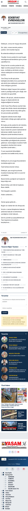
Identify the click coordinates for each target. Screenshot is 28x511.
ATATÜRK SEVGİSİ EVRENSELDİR (12, 280)
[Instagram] (15, 452)
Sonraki (23, 232)
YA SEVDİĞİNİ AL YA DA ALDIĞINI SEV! (13, 287)
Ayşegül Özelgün (14, 353)
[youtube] (23, 469)
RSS (5, 459)
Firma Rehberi (9, 496)
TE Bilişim (18, 464)
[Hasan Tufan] (4, 339)
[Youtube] (18, 452)
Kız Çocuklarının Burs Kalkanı (17, 355)
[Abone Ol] (22, 32)
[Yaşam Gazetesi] (13, 2)
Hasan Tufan (13, 337)
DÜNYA (26, 6)
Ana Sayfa (8, 472)
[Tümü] (26, 334)
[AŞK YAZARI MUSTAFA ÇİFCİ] (3, 18)
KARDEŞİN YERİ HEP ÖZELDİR (11, 285)
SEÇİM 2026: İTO (13, 488)
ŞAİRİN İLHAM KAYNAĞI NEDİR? (12, 267)
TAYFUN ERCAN (13, 375)
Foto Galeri (9, 490)
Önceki (4, 232)
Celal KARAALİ (13, 345)
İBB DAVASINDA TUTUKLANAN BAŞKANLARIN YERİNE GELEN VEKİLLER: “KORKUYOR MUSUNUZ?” (17, 348)
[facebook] (7, 469)
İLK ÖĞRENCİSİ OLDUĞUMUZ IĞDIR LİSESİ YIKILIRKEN (17, 340)
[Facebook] (10, 452)
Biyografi (8, 502)
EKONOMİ (11, 486)
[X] (12, 452)
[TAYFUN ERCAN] (4, 377)
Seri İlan (7, 498)
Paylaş (4, 32)
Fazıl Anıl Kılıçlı (14, 360)
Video (7, 492)
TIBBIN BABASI (7, 260)
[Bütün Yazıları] (26, 246)
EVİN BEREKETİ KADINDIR (10, 277)
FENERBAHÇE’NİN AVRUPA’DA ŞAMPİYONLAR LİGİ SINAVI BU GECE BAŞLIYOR (17, 371)
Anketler (8, 504)
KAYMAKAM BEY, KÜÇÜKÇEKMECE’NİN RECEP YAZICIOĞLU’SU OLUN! (17, 378)
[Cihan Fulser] (4, 369)
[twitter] (12, 469)
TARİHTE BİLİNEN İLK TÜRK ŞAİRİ (12, 255)
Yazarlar (8, 494)
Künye (7, 506)
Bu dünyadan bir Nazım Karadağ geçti (15, 363)
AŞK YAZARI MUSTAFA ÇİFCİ (16, 23)
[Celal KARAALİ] (4, 347)
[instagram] (18, 469)
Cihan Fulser (13, 368)
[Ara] (25, 2)
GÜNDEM (4, 6)
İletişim (7, 508)
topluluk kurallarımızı (15, 318)
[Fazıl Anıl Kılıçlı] (4, 362)
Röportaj (8, 500)
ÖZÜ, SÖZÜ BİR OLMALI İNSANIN (12, 272)
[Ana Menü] (1, 2)
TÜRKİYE (11, 6)
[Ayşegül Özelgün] (4, 354)
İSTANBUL (19, 6)
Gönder (4, 312)
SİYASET (10, 484)
